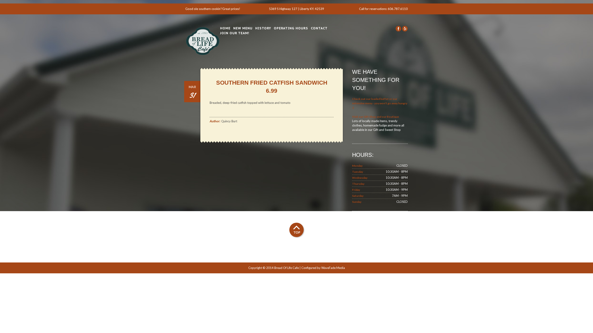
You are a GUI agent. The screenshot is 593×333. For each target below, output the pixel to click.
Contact (319, 28)
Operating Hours (291, 28)
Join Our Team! (234, 33)
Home (225, 28)
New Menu (242, 28)
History (263, 28)
